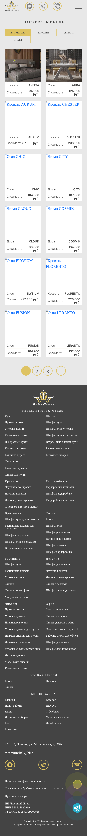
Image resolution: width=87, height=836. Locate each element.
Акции (9, 711)
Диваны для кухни (16, 622)
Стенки (9, 583)
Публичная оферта (16, 796)
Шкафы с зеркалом (17, 535)
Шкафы (52, 416)
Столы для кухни (15, 474)
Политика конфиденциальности (25, 781)
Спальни (53, 513)
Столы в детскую (56, 583)
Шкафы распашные (58, 532)
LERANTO (73, 345)
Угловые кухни (14, 428)
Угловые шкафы (15, 577)
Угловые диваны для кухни (22, 629)
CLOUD (34, 241)
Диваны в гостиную (17, 642)
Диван (52, 189)
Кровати (43, 32)
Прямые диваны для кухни (22, 635)
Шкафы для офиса (57, 642)
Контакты (11, 729)
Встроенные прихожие (19, 548)
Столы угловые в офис (60, 622)
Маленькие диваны (17, 661)
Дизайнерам (53, 723)
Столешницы (13, 461)
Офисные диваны (57, 609)
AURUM (33, 137)
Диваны (69, 32)
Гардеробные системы (60, 500)
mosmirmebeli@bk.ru (20, 753)
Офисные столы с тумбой (62, 629)
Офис (50, 603)
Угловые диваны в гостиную (23, 648)
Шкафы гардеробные (59, 493)
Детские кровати (15, 493)
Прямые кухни (14, 422)
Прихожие (13, 513)
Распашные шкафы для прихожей (19, 527)
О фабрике (52, 711)
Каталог (51, 699)
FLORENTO (72, 293)
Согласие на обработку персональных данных (34, 788)
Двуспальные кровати (18, 487)
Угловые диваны (15, 616)
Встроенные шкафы (58, 538)
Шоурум (51, 705)
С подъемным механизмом (21, 506)
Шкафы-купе (54, 422)
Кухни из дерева (15, 455)
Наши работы (13, 705)
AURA (76, 85)
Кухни (10, 416)
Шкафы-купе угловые (59, 428)
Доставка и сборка (16, 717)
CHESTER (73, 137)
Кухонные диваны (16, 468)
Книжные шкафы (57, 455)
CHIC (35, 189)
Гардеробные (56, 481)
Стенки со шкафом (17, 590)
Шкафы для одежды (58, 564)
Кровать (12, 85)
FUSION (33, 345)
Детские (52, 558)
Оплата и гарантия (57, 717)
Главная (10, 699)
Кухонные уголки (16, 435)
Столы (18, 39)
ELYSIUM (33, 293)
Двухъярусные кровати (19, 500)
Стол (51, 85)
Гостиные (13, 558)
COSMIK (74, 241)
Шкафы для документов (61, 648)
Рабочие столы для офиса (62, 635)
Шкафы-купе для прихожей (22, 519)
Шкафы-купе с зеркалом (61, 435)
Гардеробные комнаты (60, 487)
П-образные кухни (16, 441)
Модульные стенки (17, 597)
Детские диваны (15, 655)
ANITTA (33, 85)
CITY (76, 189)
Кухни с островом (16, 448)
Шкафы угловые (56, 545)
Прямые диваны (15, 609)
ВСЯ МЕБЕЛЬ (17, 32)
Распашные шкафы (58, 448)
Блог (8, 723)
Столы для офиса (57, 616)
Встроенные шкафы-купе (62, 441)
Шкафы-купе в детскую (61, 590)
